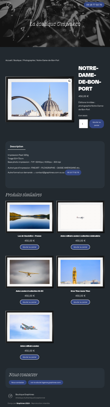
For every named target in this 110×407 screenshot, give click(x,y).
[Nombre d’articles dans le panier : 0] (78, 5)
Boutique (17, 60)
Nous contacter (17, 382)
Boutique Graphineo (25, 394)
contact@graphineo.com (47, 172)
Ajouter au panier (97, 123)
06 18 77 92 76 (94, 4)
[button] (69, 81)
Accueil (9, 60)
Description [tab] (16, 146)
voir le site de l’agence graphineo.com (46, 382)
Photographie (29, 60)
